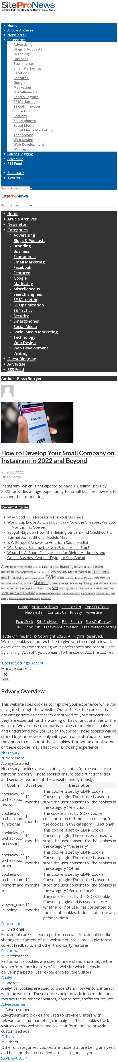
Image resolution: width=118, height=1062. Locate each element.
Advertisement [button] (14, 1004)
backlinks (37, 567)
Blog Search (72, 621)
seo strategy (64, 588)
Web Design (23, 139)
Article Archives (20, 30)
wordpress (46, 598)
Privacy (76, 612)
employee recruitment (34, 578)
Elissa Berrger (12, 477)
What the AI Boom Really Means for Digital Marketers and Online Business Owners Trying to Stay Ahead (56, 555)
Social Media (24, 125)
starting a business (71, 593)
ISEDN (16, 626)
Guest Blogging (20, 154)
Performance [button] (13, 950)
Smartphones (25, 120)
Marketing (22, 87)
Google (19, 82)
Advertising (23, 44)
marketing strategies (60, 583)
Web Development (29, 144)
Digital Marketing (79, 572)
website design (33, 598)
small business (86, 588)
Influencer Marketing (84, 578)
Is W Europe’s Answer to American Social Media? (47, 542)
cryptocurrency (24, 572)
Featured (21, 77)
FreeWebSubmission (61, 626)
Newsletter (16, 35)
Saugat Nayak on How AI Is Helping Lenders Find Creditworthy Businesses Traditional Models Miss (60, 535)
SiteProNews (47, 621)
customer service (42, 572)
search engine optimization (25, 588)
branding (66, 567)
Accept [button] (37, 663)
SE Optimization (27, 106)
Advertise (15, 158)
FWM (50, 577)
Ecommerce (23, 63)
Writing (20, 149)
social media (104, 588)
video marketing (103, 593)
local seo (28, 583)
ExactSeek (24, 621)
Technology (23, 135)
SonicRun (32, 626)
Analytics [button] (9, 977)
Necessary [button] (10, 752)
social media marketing (18, 593)
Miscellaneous (25, 92)
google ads (69, 578)
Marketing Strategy (81, 583)
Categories (16, 39)
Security (20, 115)
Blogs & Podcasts (28, 49)
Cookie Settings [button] (16, 663)
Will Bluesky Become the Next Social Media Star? (48, 547)
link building (17, 583)
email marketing (12, 577)
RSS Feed (14, 163)
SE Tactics (22, 111)
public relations (100, 583)
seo (55, 587)
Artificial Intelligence (18, 567)
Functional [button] (10, 923)
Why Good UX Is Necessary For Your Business (45, 517)
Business (21, 58)
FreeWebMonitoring (99, 626)
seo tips (73, 588)
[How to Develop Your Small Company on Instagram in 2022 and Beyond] (37, 441)
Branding (21, 54)
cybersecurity (59, 572)
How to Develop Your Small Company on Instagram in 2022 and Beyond (57, 456)
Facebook (22, 73)
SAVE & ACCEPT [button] (15, 1058)
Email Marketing (27, 68)
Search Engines (26, 96)
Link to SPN (71, 606)
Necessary (14, 758)
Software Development (48, 593)
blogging (54, 566)
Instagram (99, 577)
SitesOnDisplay (98, 621)
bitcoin (45, 566)
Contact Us (57, 612)
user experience (88, 593)
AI (2, 566)
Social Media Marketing (33, 130)
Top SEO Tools (97, 606)
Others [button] (7, 1036)
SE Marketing (25, 101)
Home (12, 25)
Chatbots (88, 567)
